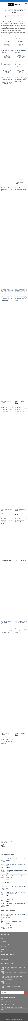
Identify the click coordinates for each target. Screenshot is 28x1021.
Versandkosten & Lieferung (7, 954)
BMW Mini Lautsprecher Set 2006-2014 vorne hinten (21, 622)
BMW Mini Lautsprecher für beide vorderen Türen (7, 511)
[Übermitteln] (25, 992)
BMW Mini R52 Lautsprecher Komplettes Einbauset (6, 844)
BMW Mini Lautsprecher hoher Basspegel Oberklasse (20, 512)
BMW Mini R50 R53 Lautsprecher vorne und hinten (20, 733)
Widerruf (3, 957)
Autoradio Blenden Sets (7, 1002)
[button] (2, 4)
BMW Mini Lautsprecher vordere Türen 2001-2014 (6, 733)
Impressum (3, 946)
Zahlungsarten (4, 959)
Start (3, 9)
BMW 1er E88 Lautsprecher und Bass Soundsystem (7, 400)
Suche (2, 951)
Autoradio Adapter (5, 1009)
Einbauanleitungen (5, 944)
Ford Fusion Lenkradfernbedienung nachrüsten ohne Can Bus (13, 977)
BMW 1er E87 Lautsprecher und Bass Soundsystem (21, 291)
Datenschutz (4, 941)
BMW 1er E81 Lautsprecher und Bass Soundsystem (21, 181)
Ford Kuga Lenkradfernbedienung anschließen (13, 987)
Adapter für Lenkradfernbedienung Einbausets (12, 1007)
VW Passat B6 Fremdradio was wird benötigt (15, 972)
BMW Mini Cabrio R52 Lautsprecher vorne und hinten (20, 401)
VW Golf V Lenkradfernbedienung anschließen (13, 983)
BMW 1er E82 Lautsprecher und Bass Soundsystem (7, 291)
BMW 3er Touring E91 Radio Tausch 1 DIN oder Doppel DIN (15, 968)
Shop (2, 949)
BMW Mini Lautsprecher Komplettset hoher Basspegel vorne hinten (6, 622)
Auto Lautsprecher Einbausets (16, 9)
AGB (2, 938)
